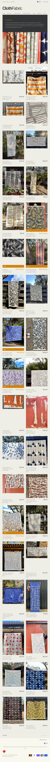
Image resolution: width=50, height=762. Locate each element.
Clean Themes (10, 756)
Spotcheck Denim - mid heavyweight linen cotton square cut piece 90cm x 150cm (31, 575)
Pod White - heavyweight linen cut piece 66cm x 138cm (31, 537)
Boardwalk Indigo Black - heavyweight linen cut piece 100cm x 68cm (8, 198)
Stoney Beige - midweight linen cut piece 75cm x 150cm (31, 658)
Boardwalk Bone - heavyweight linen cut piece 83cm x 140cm (30, 162)
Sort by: (35, 65)
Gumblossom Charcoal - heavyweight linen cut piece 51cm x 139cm (8, 312)
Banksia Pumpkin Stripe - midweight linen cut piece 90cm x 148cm (8, 127)
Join (7, 1)
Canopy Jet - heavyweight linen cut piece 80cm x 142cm (7, 271)
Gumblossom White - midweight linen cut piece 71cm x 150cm (31, 391)
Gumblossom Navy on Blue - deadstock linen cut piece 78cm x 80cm (7, 354)
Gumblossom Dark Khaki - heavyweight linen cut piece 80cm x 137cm (30, 313)
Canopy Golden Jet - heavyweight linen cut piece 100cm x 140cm (30, 235)
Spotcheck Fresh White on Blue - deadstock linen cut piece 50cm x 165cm (31, 615)
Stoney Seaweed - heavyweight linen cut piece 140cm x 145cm (30, 727)
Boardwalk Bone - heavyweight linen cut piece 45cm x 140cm (30, 127)
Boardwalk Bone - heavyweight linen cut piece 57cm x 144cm (7, 162)
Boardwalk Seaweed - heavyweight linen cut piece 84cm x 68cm (7, 235)
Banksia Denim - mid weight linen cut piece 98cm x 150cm (7, 98)
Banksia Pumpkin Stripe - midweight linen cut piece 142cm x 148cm (31, 98)
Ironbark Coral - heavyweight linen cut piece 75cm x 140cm (30, 432)
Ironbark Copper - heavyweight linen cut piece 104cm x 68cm (7, 432)
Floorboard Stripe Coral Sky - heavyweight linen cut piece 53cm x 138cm (31, 271)
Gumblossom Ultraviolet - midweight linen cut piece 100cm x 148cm (8, 391)
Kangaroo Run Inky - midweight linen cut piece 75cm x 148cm (8, 469)
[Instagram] (40, 2)
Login (4, 1)
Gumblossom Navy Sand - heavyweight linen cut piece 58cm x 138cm (31, 354)
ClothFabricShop (13, 755)
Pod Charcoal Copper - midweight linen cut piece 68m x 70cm (31, 501)
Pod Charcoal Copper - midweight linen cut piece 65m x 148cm (8, 501)
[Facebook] (37, 2)
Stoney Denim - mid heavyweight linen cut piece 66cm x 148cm (30, 693)
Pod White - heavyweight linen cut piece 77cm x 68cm (8, 574)
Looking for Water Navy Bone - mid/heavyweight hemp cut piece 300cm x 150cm (31, 469)
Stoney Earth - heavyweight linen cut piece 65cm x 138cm (7, 727)
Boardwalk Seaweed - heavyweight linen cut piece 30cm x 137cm (30, 198)
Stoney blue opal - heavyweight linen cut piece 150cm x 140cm (7, 693)
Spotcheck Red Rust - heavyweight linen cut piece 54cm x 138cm (7, 658)
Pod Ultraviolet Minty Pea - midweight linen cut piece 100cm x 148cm (8, 537)
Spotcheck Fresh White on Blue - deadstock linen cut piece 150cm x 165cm (8, 616)
